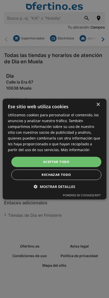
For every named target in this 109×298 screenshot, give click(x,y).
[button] (54, 186)
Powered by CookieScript (82, 195)
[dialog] (54, 149)
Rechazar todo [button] (56, 174)
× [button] (98, 104)
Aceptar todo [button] (56, 161)
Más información (75, 150)
